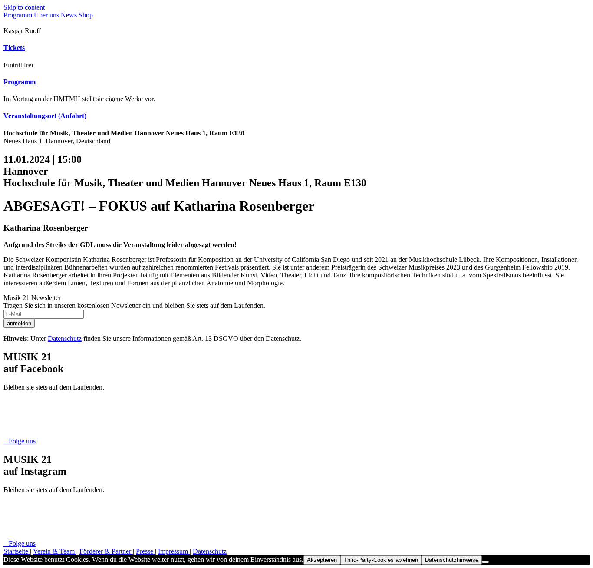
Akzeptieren (322, 560)
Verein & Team (54, 551)
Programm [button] (19, 82)
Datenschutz (65, 338)
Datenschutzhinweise (451, 560)
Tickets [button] (14, 47)
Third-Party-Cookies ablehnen (381, 560)
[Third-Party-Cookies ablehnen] (485, 562)
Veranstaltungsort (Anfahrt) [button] (44, 115)
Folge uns (19, 441)
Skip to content (24, 7)
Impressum (174, 551)
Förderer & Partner (106, 551)
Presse (145, 551)
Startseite (16, 551)
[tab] (296, 48)
